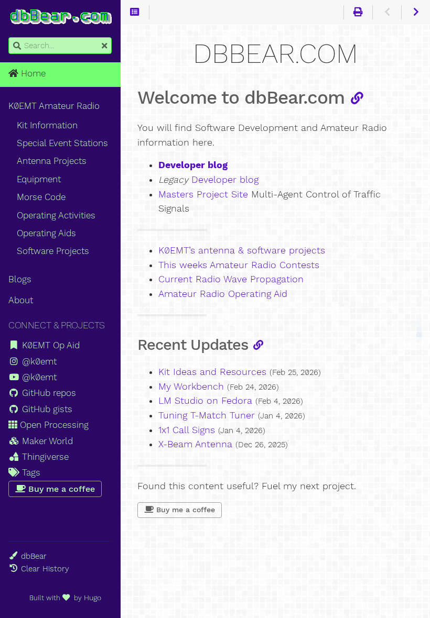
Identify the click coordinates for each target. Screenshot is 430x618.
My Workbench (191, 386)
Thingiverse (44, 456)
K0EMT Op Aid (49, 345)
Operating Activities (56, 215)
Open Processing (53, 425)
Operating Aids (46, 233)
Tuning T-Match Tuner (206, 415)
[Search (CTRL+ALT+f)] (17, 46)
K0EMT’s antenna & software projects (241, 250)
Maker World (46, 441)
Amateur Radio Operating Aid (222, 294)
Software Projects (53, 251)
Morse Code (41, 197)
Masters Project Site (203, 194)
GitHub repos (47, 393)
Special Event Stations (62, 143)
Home (32, 73)
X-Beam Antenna (195, 444)
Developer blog (225, 179)
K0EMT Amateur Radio (54, 106)
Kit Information (47, 125)
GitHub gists (45, 409)
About (20, 300)
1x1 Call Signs (186, 430)
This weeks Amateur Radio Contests (238, 265)
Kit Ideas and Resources (212, 372)
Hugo (92, 597)
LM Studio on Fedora (205, 400)
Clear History (45, 568)
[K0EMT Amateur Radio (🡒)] (415, 12)
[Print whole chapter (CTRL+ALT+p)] (357, 12)
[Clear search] (104, 46)
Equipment (39, 179)
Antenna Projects (52, 161)
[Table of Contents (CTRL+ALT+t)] (135, 12)
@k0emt (38, 361)
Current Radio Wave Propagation (231, 279)
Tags (29, 472)
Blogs (19, 279)
